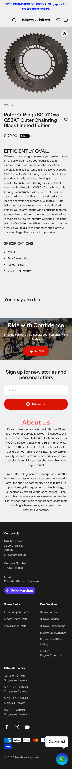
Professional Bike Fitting (51, 642)
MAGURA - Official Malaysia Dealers (16, 701)
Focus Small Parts (15, 626)
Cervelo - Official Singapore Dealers (15, 678)
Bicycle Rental (48, 612)
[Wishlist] (58, 20)
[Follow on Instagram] (17, 727)
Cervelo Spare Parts (16, 612)
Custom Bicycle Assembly (51, 653)
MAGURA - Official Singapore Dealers (16, 689)
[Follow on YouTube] (27, 727)
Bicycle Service (49, 619)
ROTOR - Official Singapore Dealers (15, 712)
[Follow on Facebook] (6, 727)
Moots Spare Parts (15, 619)
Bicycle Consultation (52, 626)
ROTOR (8, 105)
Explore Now (36, 351)
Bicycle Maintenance (53, 632)
